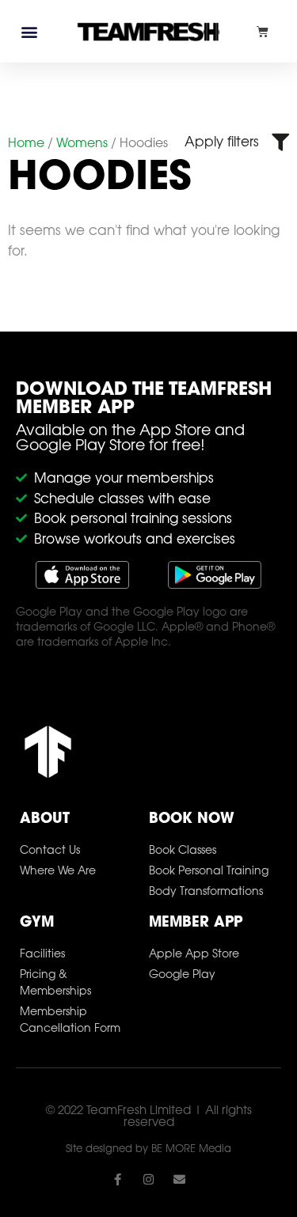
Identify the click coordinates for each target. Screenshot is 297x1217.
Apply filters (222, 141)
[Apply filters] (280, 142)
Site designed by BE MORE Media (148, 1148)
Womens (82, 142)
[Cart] (262, 31)
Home (26, 142)
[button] (29, 31)
